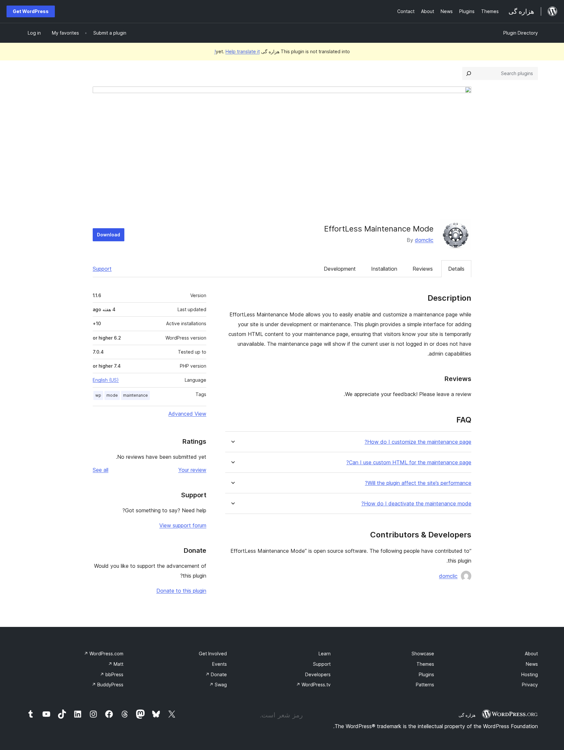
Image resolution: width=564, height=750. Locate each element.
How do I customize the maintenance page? (418, 442)
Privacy (530, 684)
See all (100, 470)
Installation (384, 268)
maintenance (135, 395)
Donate (216, 674)
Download (108, 234)
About (531, 653)
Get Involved (213, 653)
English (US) (106, 380)
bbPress (111, 674)
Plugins (426, 674)
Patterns (425, 684)
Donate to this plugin (181, 590)
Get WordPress (31, 11)
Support (102, 268)
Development (340, 268)
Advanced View (187, 413)
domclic (424, 240)
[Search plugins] (468, 73)
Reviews (423, 268)
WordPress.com (103, 653)
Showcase (423, 653)
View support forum (182, 525)
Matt (115, 664)
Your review (192, 470)
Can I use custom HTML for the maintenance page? (408, 462)
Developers (318, 674)
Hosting (529, 674)
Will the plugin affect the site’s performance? (418, 483)
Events (219, 664)
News (532, 664)
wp (98, 395)
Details (456, 268)
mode (112, 395)
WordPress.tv (313, 684)
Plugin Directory (520, 33)
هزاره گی (467, 715)
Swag (218, 684)
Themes (425, 664)
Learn (325, 653)
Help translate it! (237, 51)
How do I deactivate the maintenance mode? (416, 504)
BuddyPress (107, 684)
